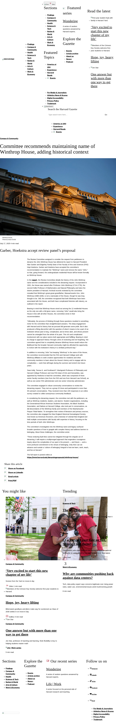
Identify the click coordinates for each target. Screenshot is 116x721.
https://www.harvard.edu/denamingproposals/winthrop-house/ (52, 457)
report (34, 280)
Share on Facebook (16, 468)
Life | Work (53, 684)
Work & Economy (70, 567)
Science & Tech (69, 503)
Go (106, 115)
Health (65, 533)
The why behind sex (77, 510)
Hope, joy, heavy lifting (22, 602)
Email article (13, 477)
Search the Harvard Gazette (62, 109)
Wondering (70, 21)
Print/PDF (12, 481)
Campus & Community (9, 138)
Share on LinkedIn (15, 472)
